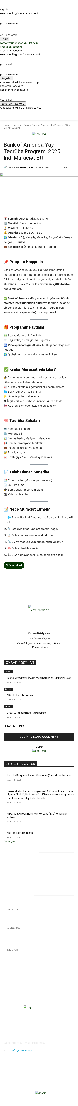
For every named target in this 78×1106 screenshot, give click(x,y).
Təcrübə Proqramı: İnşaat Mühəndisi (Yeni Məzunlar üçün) (39, 677)
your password (9, 34)
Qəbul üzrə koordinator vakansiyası (26, 712)
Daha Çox (9, 841)
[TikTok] (45, 653)
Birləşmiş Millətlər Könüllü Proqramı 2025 (30, 905)
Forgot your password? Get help (19, 42)
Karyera (17, 125)
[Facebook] (18, 586)
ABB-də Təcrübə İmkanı (20, 695)
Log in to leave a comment (39, 736)
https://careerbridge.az (39, 638)
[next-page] (7, 719)
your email (6, 64)
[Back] (1, 5)
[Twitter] (27, 586)
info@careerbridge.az (24, 1050)
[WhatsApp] (35, 586)
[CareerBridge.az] (6, 167)
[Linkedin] (43, 586)
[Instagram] (32, 653)
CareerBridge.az (24, 167)
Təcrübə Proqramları (22, 137)
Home (7, 125)
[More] (60, 586)
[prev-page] (5, 719)
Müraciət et (14, 565)
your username (9, 23)
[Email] (52, 586)
